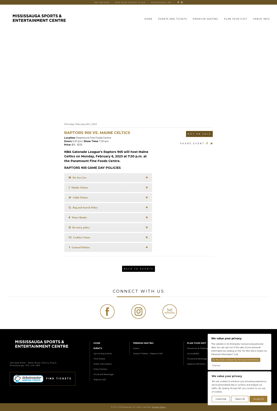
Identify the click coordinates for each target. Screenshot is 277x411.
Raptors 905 (99, 379)
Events (97, 348)
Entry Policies (100, 369)
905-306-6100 (101, 2)
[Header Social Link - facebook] (178, 2)
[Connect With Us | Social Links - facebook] (107, 311)
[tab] (108, 177)
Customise (221, 399)
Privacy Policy (159, 407)
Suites (136, 348)
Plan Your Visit (235, 19)
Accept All (258, 399)
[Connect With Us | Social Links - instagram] (138, 311)
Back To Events (138, 268)
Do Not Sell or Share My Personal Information (235, 360)
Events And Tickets (172, 19)
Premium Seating (205, 19)
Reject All (240, 399)
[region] (239, 388)
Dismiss (216, 365)
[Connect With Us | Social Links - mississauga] (169, 311)
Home (148, 19)
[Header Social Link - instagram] (182, 2)
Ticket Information (102, 364)
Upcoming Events (102, 353)
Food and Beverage (103, 374)
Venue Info (261, 19)
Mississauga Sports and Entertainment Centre (39, 18)
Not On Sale (199, 134)
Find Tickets (99, 358)
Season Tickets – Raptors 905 (147, 353)
